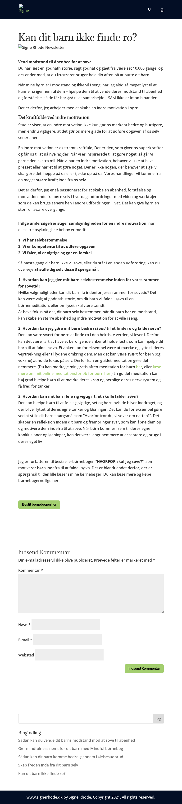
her (139, 366)
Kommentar (30, 570)
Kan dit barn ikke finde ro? (41, 773)
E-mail (25, 640)
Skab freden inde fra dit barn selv (48, 765)
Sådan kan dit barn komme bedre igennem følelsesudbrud (70, 756)
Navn (24, 624)
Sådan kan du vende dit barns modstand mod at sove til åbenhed (76, 740)
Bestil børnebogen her (39, 504)
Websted (26, 655)
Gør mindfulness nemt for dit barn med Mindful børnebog (70, 748)
